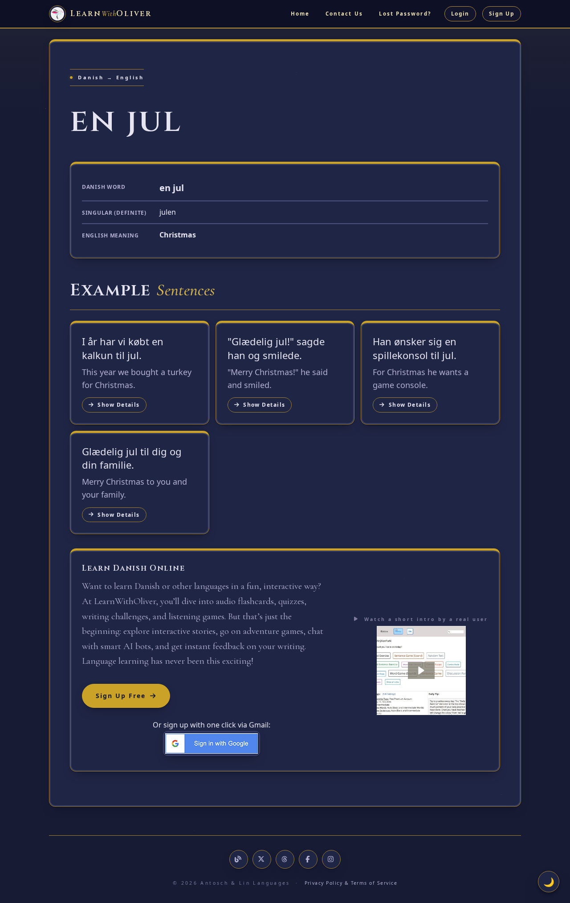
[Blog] (238, 859)
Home (300, 13)
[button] (421, 670)
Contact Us (344, 13)
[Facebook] (308, 859)
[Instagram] (331, 859)
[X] (261, 859)
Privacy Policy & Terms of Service (351, 883)
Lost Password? (405, 13)
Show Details (118, 405)
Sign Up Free (121, 695)
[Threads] (285, 859)
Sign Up (501, 13)
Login (460, 13)
